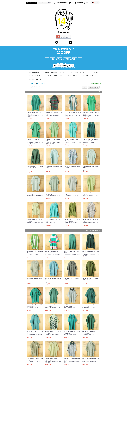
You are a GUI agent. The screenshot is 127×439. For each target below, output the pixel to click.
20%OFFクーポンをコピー (63, 66)
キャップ (80, 57)
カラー (41, 79)
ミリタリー (63, 75)
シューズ (81, 75)
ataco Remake (45, 72)
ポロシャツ (52, 57)
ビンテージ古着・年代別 (66, 72)
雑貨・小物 (31, 79)
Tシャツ (47, 57)
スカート (75, 75)
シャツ (88, 72)
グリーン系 (44, 83)
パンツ (69, 75)
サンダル (74, 57)
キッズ (91, 75)
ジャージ (31, 75)
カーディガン (48, 75)
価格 (37, 79)
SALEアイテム (54, 72)
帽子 (87, 75)
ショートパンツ (67, 57)
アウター (56, 75)
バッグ (96, 75)
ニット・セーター (39, 75)
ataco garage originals (34, 72)
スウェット (95, 72)
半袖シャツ (59, 57)
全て (28, 83)
